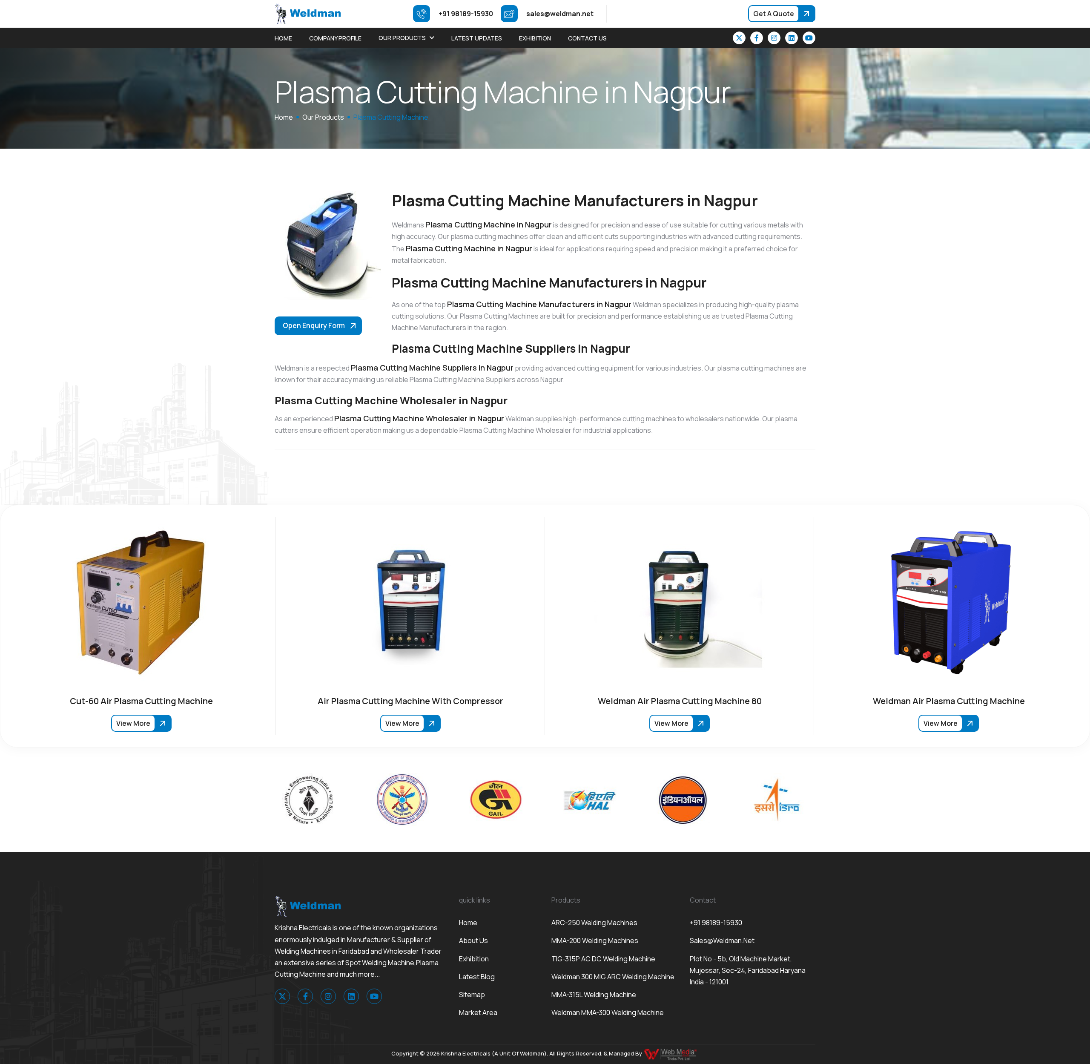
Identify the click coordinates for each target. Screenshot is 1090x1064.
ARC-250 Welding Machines (594, 922)
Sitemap (472, 994)
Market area (478, 1012)
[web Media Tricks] (671, 1054)
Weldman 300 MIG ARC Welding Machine (612, 976)
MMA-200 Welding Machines (594, 940)
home (284, 117)
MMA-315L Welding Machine (593, 994)
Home (283, 38)
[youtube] (809, 38)
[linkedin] (791, 38)
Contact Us (587, 38)
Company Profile (335, 38)
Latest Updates (476, 38)
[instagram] (774, 38)
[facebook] (756, 38)
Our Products (402, 38)
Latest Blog (477, 976)
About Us (473, 940)
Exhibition (535, 38)
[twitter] (739, 38)
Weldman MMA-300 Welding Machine (607, 1012)
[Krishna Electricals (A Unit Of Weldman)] (308, 13)
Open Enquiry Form (314, 325)
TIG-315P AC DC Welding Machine (603, 958)
